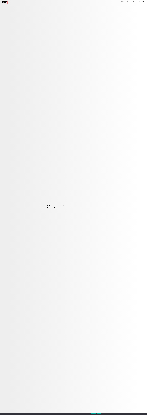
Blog (139, 1)
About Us (134, 1)
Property (122, 1)
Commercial (128, 1)
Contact (143, 1)
